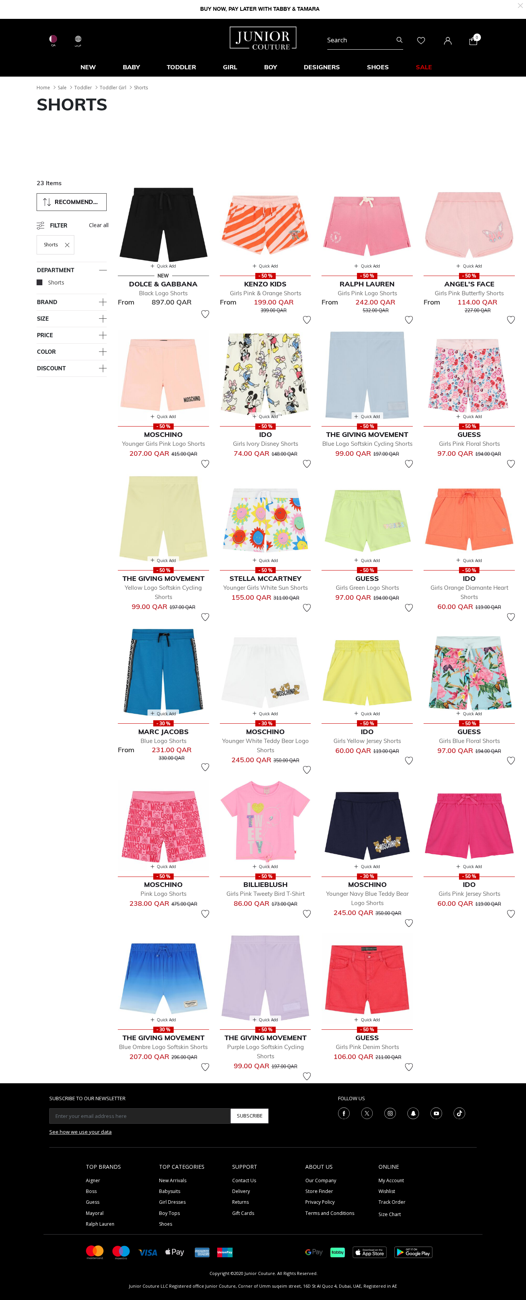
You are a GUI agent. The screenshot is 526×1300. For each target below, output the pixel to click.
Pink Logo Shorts (163, 893)
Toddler (83, 87)
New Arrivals (172, 1180)
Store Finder (319, 1191)
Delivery (241, 1191)
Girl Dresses (172, 1202)
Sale (62, 87)
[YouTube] (436, 1112)
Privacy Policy (320, 1202)
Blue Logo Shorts (163, 741)
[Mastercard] (95, 1252)
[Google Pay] (314, 1252)
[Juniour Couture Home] (263, 37)
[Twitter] (367, 1112)
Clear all (99, 225)
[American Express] (202, 1252)
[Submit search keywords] (399, 40)
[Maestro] (121, 1252)
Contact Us (244, 1180)
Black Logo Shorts (163, 293)
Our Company (320, 1180)
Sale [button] (424, 67)
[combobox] (365, 40)
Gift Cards (243, 1213)
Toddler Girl (113, 87)
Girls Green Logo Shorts (367, 587)
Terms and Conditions (329, 1213)
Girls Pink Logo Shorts (367, 293)
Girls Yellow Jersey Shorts (367, 741)
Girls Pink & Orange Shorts (265, 293)
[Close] (520, 4)
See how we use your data (80, 1131)
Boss (91, 1191)
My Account (391, 1180)
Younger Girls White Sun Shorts (265, 587)
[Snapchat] (413, 1112)
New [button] (88, 67)
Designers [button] (322, 67)
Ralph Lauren (100, 1224)
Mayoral (95, 1213)
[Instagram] (390, 1112)
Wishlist (387, 1191)
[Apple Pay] (174, 1252)
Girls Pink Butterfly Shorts (469, 293)
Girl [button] (230, 67)
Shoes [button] (378, 67)
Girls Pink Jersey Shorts (469, 893)
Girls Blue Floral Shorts (469, 741)
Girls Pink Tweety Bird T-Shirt (265, 893)
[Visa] (147, 1252)
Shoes (165, 1224)
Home (43, 87)
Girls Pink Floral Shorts (469, 443)
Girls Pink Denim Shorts (367, 1047)
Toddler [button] (181, 67)
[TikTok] (459, 1112)
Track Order (392, 1202)
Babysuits (169, 1191)
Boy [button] (270, 67)
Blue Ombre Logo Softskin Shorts (163, 1047)
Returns (240, 1202)
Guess (92, 1202)
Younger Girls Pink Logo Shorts (163, 443)
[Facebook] (344, 1112)
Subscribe (250, 1115)
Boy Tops (169, 1213)
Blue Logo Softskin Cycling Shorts (367, 443)
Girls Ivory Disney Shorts (265, 443)
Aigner (93, 1180)
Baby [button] (131, 67)
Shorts (141, 87)
